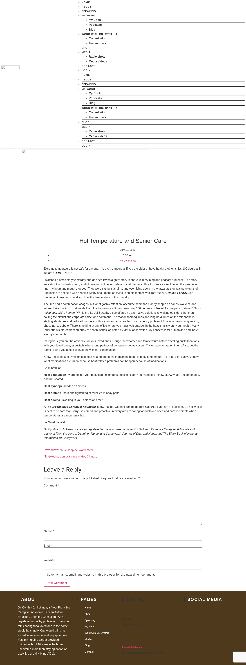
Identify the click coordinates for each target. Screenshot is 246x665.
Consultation (97, 38)
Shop (85, 47)
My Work (88, 15)
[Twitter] (203, 609)
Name (49, 531)
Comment (51, 485)
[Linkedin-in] (188, 621)
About (86, 6)
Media (86, 52)
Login (86, 70)
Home (86, 2)
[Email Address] (127, 638)
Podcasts (95, 24)
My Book (95, 19)
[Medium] (203, 621)
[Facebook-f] (188, 609)
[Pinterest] (217, 621)
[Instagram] (188, 633)
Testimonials (97, 43)
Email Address (132, 647)
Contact (88, 66)
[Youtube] (217, 609)
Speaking (89, 11)
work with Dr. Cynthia (99, 34)
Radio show (97, 56)
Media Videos (98, 61)
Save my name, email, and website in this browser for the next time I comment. (101, 574)
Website (49, 560)
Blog (92, 29)
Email (48, 545)
